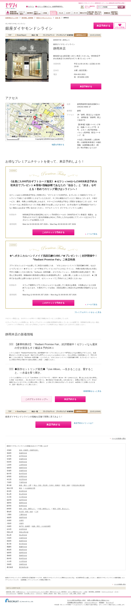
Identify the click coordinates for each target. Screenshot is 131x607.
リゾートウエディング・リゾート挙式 (37, 591)
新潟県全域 (23, 491)
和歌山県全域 (23, 532)
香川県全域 (23, 544)
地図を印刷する (58, 145)
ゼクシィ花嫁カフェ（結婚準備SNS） (50, 6)
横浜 (20, 488)
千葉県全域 (23, 482)
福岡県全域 (23, 553)
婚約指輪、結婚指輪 (27, 17)
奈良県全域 (23, 529)
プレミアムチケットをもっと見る (87, 312)
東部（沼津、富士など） (61, 509)
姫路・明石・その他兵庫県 (41, 526)
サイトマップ (110, 602)
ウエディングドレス (107, 591)
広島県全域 (23, 538)
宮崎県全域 (23, 564)
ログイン (31, 6)
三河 (36, 512)
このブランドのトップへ (36, 399)
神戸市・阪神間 (24, 526)
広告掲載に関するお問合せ (75, 602)
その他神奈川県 (29, 488)
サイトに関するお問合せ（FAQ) (76, 600)
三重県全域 (23, 514)
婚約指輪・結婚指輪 (94, 591)
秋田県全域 (23, 462)
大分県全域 (23, 561)
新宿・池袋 (66, 485)
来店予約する (86, 86)
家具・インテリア (63, 593)
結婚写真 (20, 593)
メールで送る (92, 234)
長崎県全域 (23, 555)
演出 (55, 593)
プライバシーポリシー (90, 602)
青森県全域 (23, 453)
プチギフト (39, 593)
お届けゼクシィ (20, 591)
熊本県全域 (23, 558)
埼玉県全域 (23, 479)
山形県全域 (23, 465)
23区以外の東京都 (78, 485)
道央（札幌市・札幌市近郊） (29, 450)
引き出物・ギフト (29, 593)
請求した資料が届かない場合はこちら (98, 600)
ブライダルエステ (11, 593)
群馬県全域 (23, 476)
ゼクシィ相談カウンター (75, 591)
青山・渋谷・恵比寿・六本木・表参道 (47, 485)
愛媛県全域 (23, 547)
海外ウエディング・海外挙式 (58, 591)
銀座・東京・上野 (25, 485)
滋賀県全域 (23, 517)
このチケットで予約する (53, 232)
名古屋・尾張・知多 (26, 512)
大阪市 (21, 523)
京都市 (21, 520)
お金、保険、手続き (75, 593)
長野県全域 (23, 503)
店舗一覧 (57, 17)
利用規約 (101, 602)
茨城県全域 (23, 471)
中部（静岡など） (44, 509)
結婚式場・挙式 (10, 591)
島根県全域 (23, 541)
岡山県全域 (23, 535)
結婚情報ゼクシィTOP (11, 17)
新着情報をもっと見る (92, 391)
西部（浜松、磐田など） (27, 509)
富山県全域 (23, 494)
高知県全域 (23, 550)
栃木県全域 (23, 474)
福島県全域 (23, 468)
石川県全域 (23, 497)
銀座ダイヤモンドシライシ (44, 17)
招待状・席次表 (48, 593)
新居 (84, 593)
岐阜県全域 (23, 506)
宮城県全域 (23, 459)
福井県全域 (23, 500)
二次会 (85, 591)
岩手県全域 (23, 456)
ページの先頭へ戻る (119, 438)
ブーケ (116, 591)
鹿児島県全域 (23, 567)
